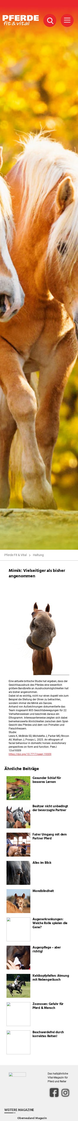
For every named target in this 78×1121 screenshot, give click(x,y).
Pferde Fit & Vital (15, 555)
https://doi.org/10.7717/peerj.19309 (30, 754)
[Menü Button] (67, 20)
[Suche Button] (49, 20)
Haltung (38, 555)
